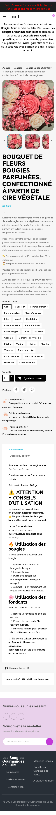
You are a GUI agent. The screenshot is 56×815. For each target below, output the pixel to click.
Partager (16, 389)
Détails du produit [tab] (20, 455)
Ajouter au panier (30, 378)
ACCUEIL (14, 17)
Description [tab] (16, 449)
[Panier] (51, 17)
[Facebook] (6, 716)
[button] (42, 17)
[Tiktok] (21, 716)
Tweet (24, 389)
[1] (49, 741)
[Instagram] (14, 716)
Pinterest (32, 389)
